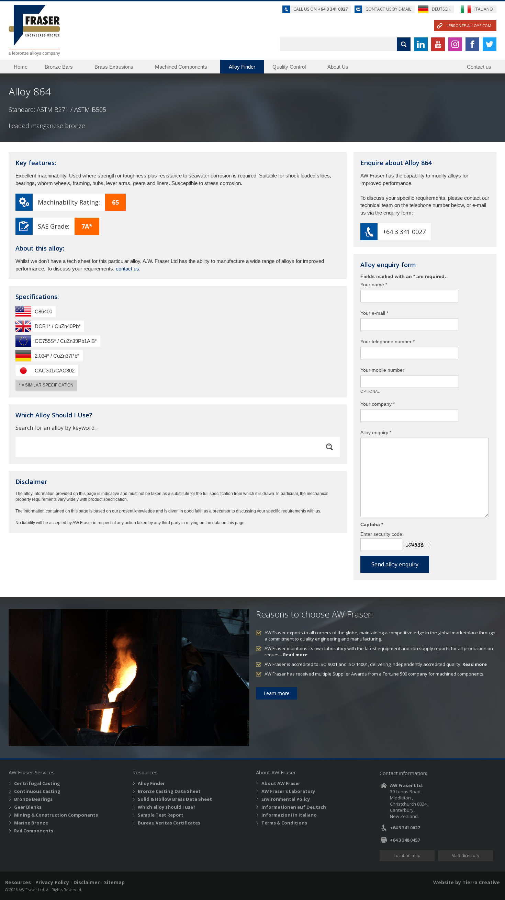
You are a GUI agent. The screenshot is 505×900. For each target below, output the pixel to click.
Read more (295, 654)
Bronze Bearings (33, 799)
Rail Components (33, 831)
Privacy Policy (52, 882)
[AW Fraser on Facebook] (472, 44)
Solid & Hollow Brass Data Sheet (175, 799)
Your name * (373, 284)
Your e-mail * (374, 313)
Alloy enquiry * (375, 432)
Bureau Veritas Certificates (169, 823)
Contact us (479, 67)
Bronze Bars (59, 67)
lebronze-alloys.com (469, 25)
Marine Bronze (31, 823)
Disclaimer (87, 882)
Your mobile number (382, 370)
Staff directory (465, 855)
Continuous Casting (37, 791)
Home (20, 67)
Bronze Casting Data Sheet (169, 791)
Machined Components (181, 67)
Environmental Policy (285, 799)
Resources (18, 882)
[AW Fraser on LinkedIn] (421, 44)
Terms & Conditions (284, 823)
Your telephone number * (387, 341)
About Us (337, 67)
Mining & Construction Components (56, 815)
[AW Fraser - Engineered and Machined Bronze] (34, 30)
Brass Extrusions (113, 67)
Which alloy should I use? (166, 807)
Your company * (377, 404)
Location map (407, 855)
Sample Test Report (160, 815)
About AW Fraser (280, 783)
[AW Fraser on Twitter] (489, 44)
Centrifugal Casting (37, 783)
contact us (127, 269)
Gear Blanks (28, 807)
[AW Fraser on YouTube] (438, 44)
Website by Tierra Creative (466, 882)
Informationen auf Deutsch (293, 807)
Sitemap (114, 882)
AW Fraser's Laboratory (288, 791)
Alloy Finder (242, 67)
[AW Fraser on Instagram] (455, 44)
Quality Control (289, 67)
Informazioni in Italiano (289, 815)
